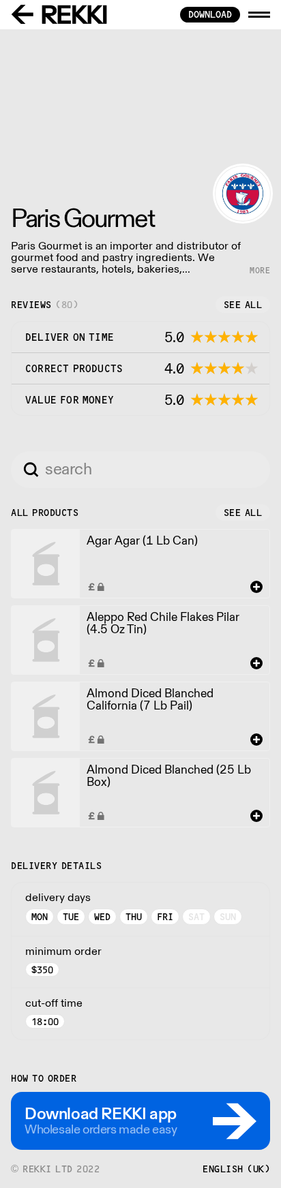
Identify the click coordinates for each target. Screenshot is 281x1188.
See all (243, 305)
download (210, 14)
